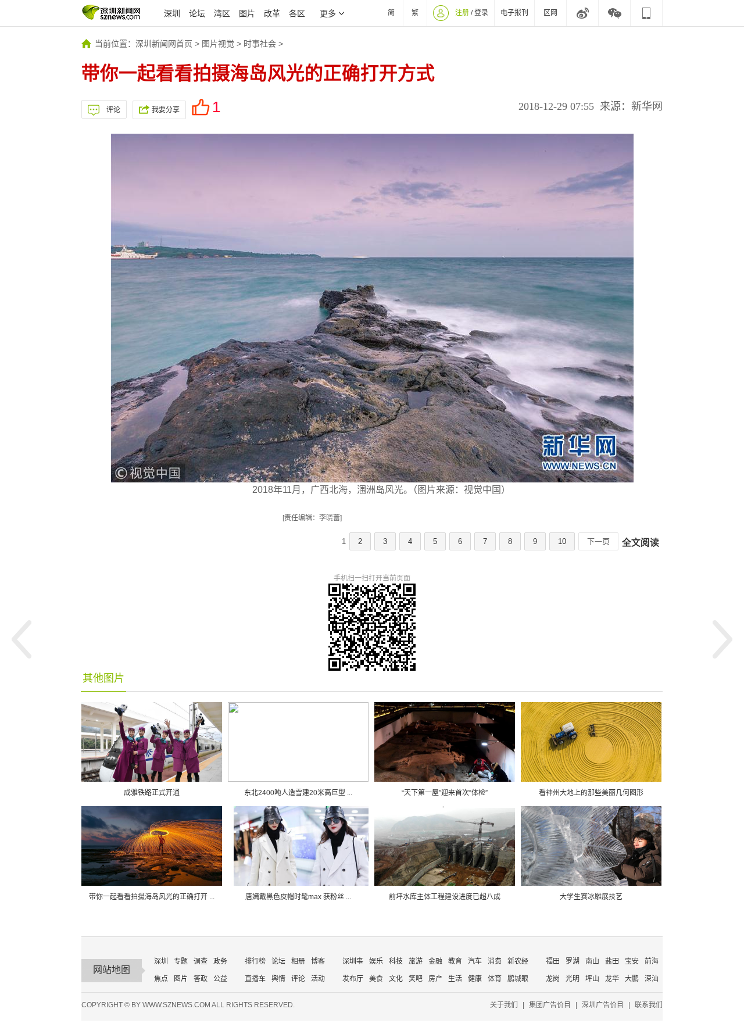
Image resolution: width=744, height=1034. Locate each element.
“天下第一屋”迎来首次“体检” (445, 793)
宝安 (632, 961)
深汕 (652, 979)
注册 (462, 13)
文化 (396, 979)
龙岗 (553, 979)
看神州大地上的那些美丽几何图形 (591, 793)
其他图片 (103, 678)
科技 (396, 961)
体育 (495, 979)
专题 (181, 961)
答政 (201, 979)
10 (562, 541)
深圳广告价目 (603, 1005)
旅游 (416, 961)
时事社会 (260, 43)
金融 (435, 961)
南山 (592, 961)
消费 (495, 961)
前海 (652, 961)
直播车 (255, 979)
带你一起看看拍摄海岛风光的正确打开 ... (151, 897)
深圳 (172, 13)
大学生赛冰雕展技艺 (591, 897)
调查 (201, 961)
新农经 (517, 961)
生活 (455, 979)
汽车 (475, 961)
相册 (298, 961)
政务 (220, 961)
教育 (455, 961)
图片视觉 (218, 43)
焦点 (161, 979)
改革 (272, 13)
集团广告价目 (550, 1005)
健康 (475, 979)
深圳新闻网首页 (163, 43)
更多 (328, 13)
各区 (297, 13)
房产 (435, 979)
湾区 (222, 13)
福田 (553, 961)
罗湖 (573, 961)
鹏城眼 (517, 979)
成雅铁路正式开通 (152, 793)
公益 (220, 979)
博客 (318, 961)
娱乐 (376, 961)
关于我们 (504, 1005)
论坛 (197, 13)
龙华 (612, 979)
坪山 (592, 979)
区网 (550, 13)
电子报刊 (514, 13)
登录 (481, 13)
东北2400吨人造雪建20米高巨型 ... (298, 793)
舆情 (278, 979)
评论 (113, 110)
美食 (376, 979)
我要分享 (166, 110)
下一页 (598, 541)
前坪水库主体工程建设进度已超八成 (444, 897)
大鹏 (632, 979)
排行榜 (255, 961)
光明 (573, 979)
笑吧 (416, 979)
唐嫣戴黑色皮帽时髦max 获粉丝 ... (298, 897)
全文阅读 (640, 543)
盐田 (612, 961)
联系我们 (649, 1005)
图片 (247, 13)
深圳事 (352, 961)
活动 (318, 979)
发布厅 (352, 979)
